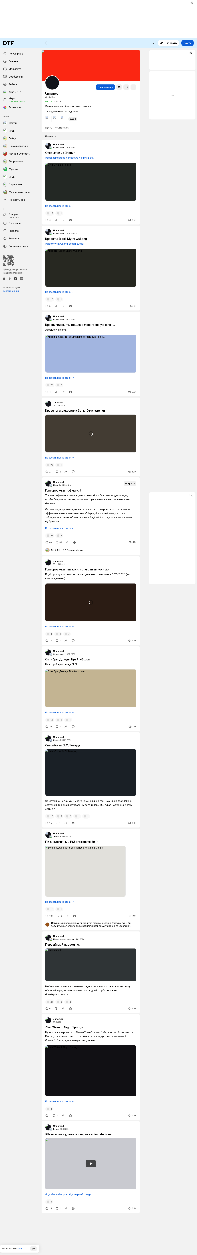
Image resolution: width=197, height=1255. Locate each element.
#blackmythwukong (56, 243)
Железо (57, 836)
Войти (187, 43)
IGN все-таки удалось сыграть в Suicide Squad (79, 1134)
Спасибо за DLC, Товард (62, 745)
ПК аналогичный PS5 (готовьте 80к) (71, 842)
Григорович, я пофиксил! (63, 490)
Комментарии (62, 127)
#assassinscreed (55, 157)
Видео (56, 1129)
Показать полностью (58, 205)
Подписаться (105, 87)
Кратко (131, 483)
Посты (48, 127)
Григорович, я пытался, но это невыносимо (77, 569)
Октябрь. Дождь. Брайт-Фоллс (68, 659)
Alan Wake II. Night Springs (64, 1027)
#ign (47, 1194)
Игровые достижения (63, 939)
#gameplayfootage (80, 1194)
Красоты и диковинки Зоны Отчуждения (75, 410)
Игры (55, 485)
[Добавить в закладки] (56, 220)
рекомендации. (11, 291)
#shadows (72, 157)
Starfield (57, 740)
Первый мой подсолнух (62, 944)
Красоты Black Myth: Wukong (66, 239)
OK (33, 1248)
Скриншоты (58, 147)
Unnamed (58, 144)
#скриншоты (86, 157)
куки (20, 1248)
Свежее (49, 136)
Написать (171, 43)
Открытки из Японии (60, 153)
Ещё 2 (73, 119)
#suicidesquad (59, 1194)
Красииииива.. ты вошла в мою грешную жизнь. (80, 325)
